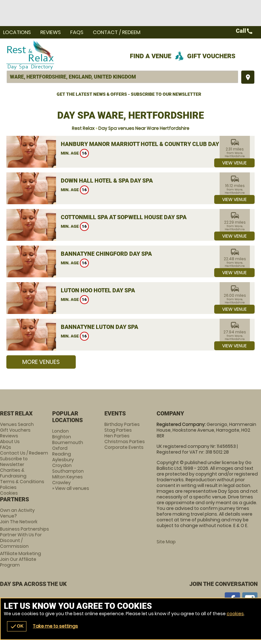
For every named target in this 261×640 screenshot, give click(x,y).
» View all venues (70, 488)
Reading (61, 454)
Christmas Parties (124, 441)
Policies (8, 487)
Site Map (166, 542)
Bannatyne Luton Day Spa (99, 326)
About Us (10, 441)
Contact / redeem (116, 32)
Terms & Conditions (22, 481)
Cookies (9, 493)
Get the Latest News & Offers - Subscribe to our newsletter (129, 94)
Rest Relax (83, 128)
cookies (235, 613)
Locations (17, 32)
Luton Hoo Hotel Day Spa (98, 290)
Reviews (50, 32)
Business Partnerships (24, 537)
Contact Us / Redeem (24, 453)
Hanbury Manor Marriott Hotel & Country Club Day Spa (146, 144)
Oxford (59, 448)
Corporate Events (124, 447)
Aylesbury (63, 459)
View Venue (234, 163)
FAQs (76, 32)
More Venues (41, 362)
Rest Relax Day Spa (87, 54)
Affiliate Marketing (20, 559)
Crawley (61, 482)
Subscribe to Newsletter (14, 462)
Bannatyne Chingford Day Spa (106, 253)
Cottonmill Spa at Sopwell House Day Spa (124, 217)
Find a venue (150, 56)
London (60, 431)
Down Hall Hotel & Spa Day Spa (107, 180)
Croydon (62, 465)
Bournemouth (67, 442)
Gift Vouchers (211, 56)
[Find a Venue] (122, 76)
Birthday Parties (122, 424)
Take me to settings (55, 626)
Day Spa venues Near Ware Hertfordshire (143, 128)
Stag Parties (118, 430)
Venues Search (17, 424)
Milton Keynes (67, 477)
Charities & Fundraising (13, 473)
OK (17, 626)
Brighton (61, 437)
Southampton (68, 471)
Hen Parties (117, 436)
